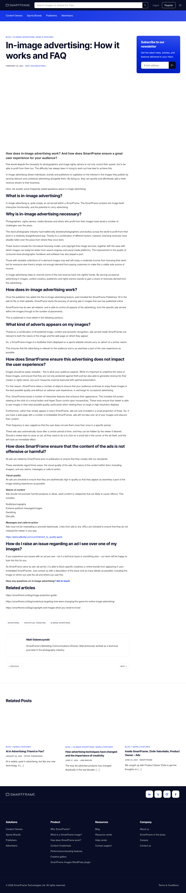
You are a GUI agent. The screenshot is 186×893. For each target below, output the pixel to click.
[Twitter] (158, 794)
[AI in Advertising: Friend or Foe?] (33, 724)
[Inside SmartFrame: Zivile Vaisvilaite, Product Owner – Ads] (152, 724)
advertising (13, 623)
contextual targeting (35, 623)
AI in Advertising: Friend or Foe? (25, 751)
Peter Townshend (33, 756)
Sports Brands (34, 15)
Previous (14, 666)
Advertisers (67, 15)
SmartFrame (146, 760)
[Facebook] (175, 794)
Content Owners (14, 15)
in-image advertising (60, 623)
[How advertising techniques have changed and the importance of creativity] (93, 724)
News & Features (44, 37)
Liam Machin (86, 760)
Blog (8, 37)
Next (122, 666)
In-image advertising (24, 37)
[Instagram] (167, 794)
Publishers (51, 15)
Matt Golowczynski (35, 66)
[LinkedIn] (149, 794)
